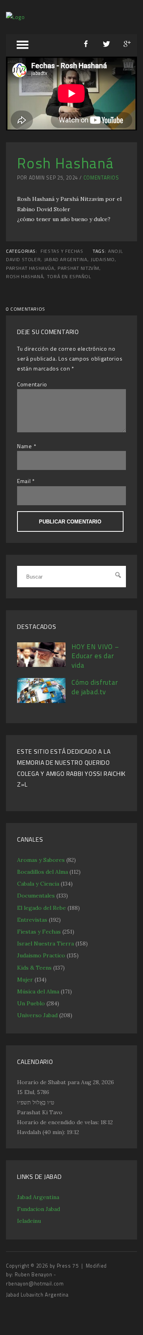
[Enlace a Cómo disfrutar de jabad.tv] (41, 701)
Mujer (25, 979)
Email (24, 481)
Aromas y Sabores (41, 859)
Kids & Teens (34, 967)
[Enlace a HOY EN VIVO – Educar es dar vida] (41, 664)
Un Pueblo (31, 1003)
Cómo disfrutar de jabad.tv (95, 687)
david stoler (23, 259)
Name (24, 446)
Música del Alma (38, 991)
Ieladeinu (29, 1220)
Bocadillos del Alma (42, 871)
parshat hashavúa (30, 268)
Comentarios (101, 177)
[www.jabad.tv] (15, 17)
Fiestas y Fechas (62, 251)
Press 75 (68, 1266)
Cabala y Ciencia (38, 883)
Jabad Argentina (38, 1197)
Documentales (36, 895)
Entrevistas (32, 919)
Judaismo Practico (41, 955)
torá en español (69, 276)
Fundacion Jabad (38, 1209)
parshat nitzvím (78, 268)
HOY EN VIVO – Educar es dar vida (95, 656)
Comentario (32, 384)
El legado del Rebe (41, 907)
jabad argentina (65, 259)
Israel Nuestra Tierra (45, 943)
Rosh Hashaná (24, 276)
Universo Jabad (37, 1015)
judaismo (103, 259)
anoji (115, 251)
